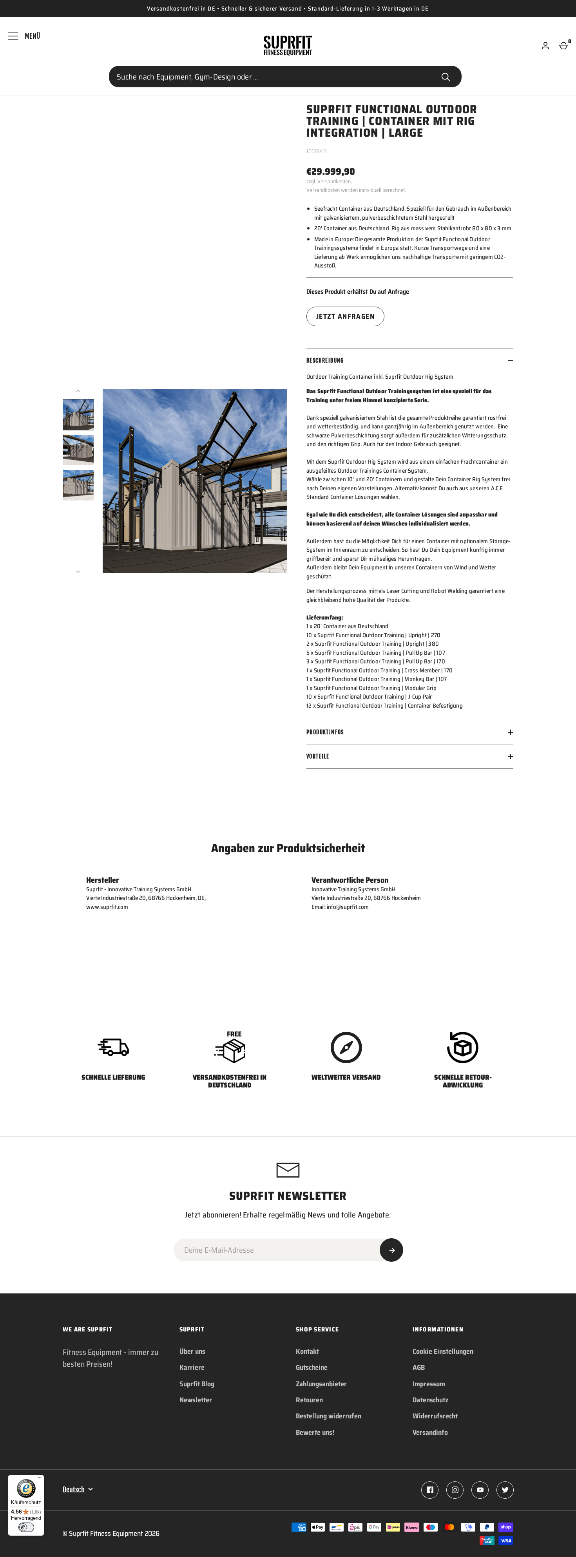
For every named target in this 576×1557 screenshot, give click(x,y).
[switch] (26, 1527)
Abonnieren (391, 1250)
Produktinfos (325, 732)
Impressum (429, 1383)
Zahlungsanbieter (321, 1383)
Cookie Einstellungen (443, 1351)
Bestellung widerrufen (328, 1416)
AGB (419, 1367)
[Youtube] (480, 1490)
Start (446, 77)
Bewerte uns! (315, 1432)
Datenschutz (430, 1399)
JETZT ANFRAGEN (345, 316)
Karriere (192, 1367)
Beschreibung (325, 360)
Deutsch (74, 1489)
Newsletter (195, 1399)
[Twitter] (505, 1490)
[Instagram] (455, 1490)
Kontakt (307, 1351)
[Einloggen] (545, 45)
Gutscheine (312, 1367)
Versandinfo (430, 1432)
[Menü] (39, 1479)
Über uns (192, 1351)
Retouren (309, 1399)
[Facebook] (429, 1490)
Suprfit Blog (196, 1383)
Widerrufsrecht (435, 1416)
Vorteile (317, 756)
